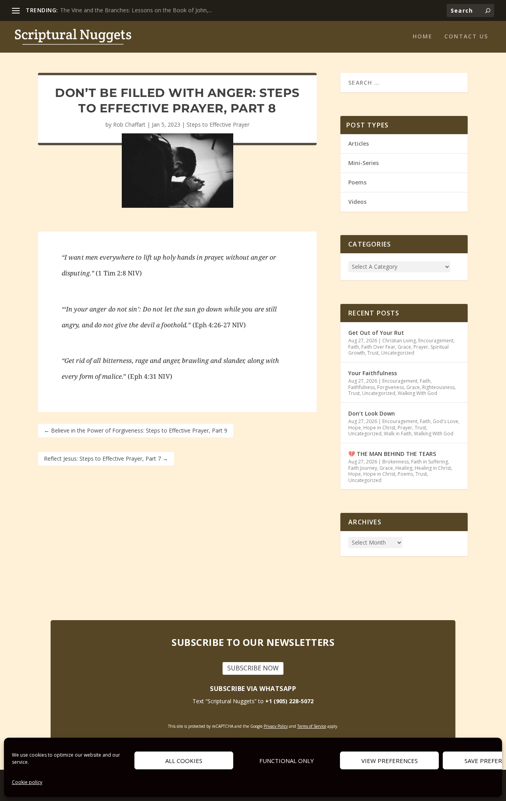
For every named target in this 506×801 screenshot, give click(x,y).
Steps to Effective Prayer (218, 124)
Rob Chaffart (129, 124)
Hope (354, 427)
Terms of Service (311, 726)
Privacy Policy (276, 726)
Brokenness (395, 461)
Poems (357, 182)
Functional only (286, 761)
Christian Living (399, 340)
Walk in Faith (398, 433)
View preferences (389, 761)
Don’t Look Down (371, 413)
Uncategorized (397, 352)
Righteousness (438, 387)
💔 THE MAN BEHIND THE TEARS (393, 453)
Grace (404, 347)
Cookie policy (27, 782)
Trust (373, 352)
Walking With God (417, 393)
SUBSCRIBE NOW (253, 668)
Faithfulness (361, 387)
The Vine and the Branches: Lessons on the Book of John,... (136, 10)
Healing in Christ (433, 468)
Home (422, 36)
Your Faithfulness (372, 373)
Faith (353, 347)
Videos (357, 201)
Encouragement (435, 340)
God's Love (445, 421)
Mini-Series (363, 163)
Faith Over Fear (378, 347)
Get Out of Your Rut (376, 332)
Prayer (420, 347)
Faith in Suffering (429, 461)
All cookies (183, 761)
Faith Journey (362, 468)
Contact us (466, 36)
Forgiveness (390, 387)
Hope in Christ (379, 427)
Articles (358, 143)
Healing (403, 468)
